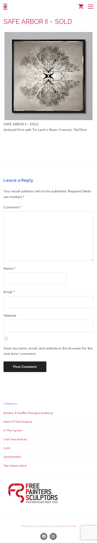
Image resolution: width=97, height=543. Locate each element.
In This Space (13, 430)
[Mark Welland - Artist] (6, 7)
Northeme (45, 526)
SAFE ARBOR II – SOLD (38, 21)
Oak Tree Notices (15, 439)
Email (9, 292)
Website (10, 315)
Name (10, 268)
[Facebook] (44, 536)
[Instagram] (53, 536)
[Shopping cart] (80, 6)
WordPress (71, 526)
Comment (13, 207)
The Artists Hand (15, 465)
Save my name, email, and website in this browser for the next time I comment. (48, 351)
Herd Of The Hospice (18, 421)
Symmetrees (12, 456)
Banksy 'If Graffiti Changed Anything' (28, 413)
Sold (7, 448)
